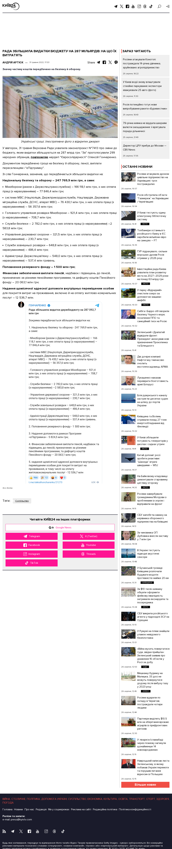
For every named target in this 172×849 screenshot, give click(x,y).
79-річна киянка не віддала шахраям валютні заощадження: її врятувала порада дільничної (145, 127)
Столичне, (18, 799)
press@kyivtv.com (21, 819)
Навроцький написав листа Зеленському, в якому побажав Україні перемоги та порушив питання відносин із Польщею (153, 767)
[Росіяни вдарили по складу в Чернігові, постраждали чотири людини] (128, 700)
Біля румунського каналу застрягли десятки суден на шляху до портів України (152, 400)
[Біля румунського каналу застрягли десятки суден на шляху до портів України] (128, 398)
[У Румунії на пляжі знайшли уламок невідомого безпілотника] (128, 634)
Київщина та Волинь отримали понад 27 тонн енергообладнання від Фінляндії (152, 421)
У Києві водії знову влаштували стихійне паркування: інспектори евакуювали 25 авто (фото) (142, 86)
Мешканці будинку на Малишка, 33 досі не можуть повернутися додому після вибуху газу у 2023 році (152, 680)
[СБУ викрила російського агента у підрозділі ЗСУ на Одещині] (128, 616)
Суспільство (22, 500)
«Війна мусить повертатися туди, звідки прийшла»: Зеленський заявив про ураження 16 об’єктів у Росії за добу (153, 655)
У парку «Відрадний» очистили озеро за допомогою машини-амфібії (149, 295)
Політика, (33, 799)
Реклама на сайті (81, 809)
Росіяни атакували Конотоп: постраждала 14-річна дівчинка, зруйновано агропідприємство (142, 63)
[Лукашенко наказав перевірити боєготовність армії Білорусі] (128, 380)
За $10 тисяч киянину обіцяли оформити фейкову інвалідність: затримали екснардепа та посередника (152, 595)
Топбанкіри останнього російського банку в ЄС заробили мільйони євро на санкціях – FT (151, 235)
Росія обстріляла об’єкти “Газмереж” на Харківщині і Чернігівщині (152, 198)
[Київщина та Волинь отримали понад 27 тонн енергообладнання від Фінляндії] (128, 419)
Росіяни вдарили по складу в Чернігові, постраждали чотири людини (149, 702)
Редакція (41, 809)
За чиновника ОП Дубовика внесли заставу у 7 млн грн (152, 536)
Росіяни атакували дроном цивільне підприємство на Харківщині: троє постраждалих (153, 179)
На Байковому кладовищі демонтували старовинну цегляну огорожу (152, 480)
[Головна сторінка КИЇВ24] (11, 6)
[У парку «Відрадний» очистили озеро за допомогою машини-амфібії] (128, 293)
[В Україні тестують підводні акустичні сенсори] (128, 553)
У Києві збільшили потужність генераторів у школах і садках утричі (152, 441)
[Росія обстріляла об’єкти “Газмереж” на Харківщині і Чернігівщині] (128, 198)
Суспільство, (77, 799)
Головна (7, 809)
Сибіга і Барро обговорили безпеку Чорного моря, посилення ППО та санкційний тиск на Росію (153, 316)
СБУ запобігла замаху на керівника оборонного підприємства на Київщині (152, 518)
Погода (8, 802)
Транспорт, (137, 799)
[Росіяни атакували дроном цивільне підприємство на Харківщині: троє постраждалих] (128, 177)
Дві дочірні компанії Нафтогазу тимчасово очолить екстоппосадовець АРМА (152, 361)
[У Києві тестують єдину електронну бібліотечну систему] (128, 215)
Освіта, (123, 799)
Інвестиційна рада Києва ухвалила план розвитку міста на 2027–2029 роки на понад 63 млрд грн (152, 274)
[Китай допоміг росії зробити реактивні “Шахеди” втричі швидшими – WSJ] (128, 458)
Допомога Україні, (54, 799)
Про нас (29, 809)
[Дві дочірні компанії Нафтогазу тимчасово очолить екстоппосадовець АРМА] (128, 359)
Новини (18, 809)
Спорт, (151, 799)
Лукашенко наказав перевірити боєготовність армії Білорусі (152, 381)
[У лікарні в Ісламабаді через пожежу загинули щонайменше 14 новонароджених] (128, 742)
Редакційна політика (105, 809)
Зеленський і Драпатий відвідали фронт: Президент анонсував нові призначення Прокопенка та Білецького (153, 339)
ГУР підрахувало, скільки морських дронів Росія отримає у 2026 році (152, 255)
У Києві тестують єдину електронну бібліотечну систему (151, 216)
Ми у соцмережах (58, 809)
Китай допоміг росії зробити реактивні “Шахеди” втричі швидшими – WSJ (148, 460)
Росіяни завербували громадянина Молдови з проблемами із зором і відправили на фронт (151, 499)
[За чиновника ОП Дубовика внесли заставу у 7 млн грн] (128, 535)
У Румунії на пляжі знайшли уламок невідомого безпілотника (153, 634)
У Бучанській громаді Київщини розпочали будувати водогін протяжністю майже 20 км (153, 573)
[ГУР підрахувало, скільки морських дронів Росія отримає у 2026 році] (128, 254)
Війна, (7, 799)
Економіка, (95, 799)
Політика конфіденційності (135, 809)
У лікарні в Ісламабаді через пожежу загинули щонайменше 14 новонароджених (151, 745)
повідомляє (39, 157)
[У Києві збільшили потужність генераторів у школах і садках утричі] (128, 440)
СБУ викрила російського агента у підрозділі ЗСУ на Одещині (153, 617)
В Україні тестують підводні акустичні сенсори (148, 554)
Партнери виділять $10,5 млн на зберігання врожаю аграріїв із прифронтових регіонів (153, 723)
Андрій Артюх (13, 62)
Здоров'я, (162, 799)
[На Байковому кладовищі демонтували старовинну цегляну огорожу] (128, 479)
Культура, (110, 799)
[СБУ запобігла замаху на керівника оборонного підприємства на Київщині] (128, 518)
